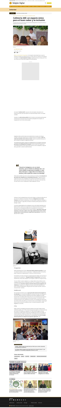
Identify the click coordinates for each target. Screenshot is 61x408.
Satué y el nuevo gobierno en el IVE (40, 0)
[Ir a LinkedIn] (16, 399)
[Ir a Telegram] (23, 399)
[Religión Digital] (16, 3)
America (29, 6)
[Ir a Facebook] (10, 399)
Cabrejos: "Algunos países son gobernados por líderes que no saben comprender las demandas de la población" (30, 347)
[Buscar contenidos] (45, 3)
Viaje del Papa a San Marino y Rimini (21, 13)
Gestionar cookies (31, 405)
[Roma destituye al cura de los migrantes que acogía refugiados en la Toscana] (45, 367)
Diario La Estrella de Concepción (20, 55)
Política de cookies (34, 402)
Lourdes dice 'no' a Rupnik (30, 0)
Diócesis (37, 6)
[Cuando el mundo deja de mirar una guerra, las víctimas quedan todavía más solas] (30, 367)
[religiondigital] (12, 405)
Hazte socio (40, 402)
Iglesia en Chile (17, 356)
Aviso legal (25, 402)
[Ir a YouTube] (17, 399)
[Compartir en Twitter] (16, 52)
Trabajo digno (32, 356)
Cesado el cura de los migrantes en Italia (21, 0)
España (21, 6)
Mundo (33, 6)
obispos (22, 356)
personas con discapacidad (41, 356)
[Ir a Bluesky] (19, 399)
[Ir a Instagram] (14, 399)
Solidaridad (48, 6)
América (16, 358)
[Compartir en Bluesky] (17, 52)
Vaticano (25, 6)
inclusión (27, 356)
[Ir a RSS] (25, 399)
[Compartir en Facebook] (14, 52)
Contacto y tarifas (19, 402)
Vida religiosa (42, 6)
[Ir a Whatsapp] (21, 399)
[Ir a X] (12, 399)
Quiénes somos (11, 402)
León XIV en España (15, 6)
